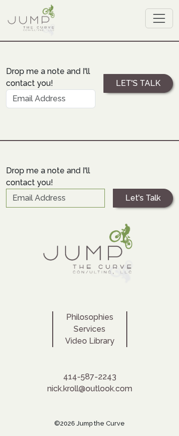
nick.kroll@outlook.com (89, 388)
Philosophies (89, 317)
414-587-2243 (89, 376)
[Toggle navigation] (159, 18)
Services (89, 329)
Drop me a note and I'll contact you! (48, 77)
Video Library (89, 341)
